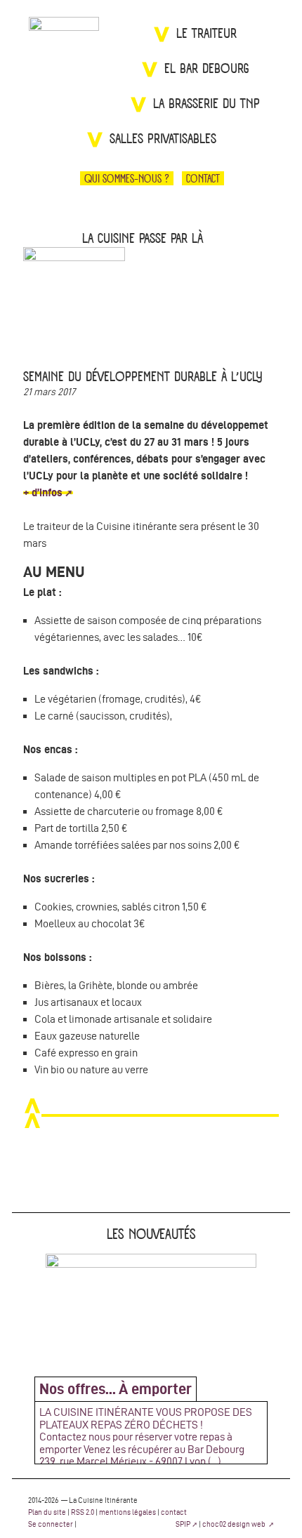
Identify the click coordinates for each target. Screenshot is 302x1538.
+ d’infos (43, 492)
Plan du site (47, 1512)
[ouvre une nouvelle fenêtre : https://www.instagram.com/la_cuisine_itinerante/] (273, 178)
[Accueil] (64, 52)
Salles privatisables (163, 139)
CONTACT (203, 178)
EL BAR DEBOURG (206, 69)
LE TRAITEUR (206, 34)
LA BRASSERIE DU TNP (206, 104)
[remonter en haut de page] (151, 1115)
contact (174, 1512)
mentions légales (127, 1512)
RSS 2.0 (82, 1512)
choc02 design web (234, 1524)
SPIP (183, 1524)
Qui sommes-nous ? (126, 178)
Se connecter (50, 1524)
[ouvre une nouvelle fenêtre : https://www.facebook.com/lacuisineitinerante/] (243, 178)
